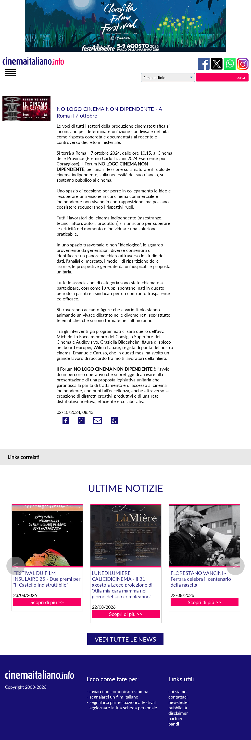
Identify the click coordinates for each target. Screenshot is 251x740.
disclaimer (178, 713)
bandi (173, 724)
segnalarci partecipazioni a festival (122, 702)
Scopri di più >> (39, 602)
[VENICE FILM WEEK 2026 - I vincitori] (196, 536)
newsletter (178, 702)
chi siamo (177, 691)
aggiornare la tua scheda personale (123, 707)
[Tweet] (81, 422)
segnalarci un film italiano (113, 697)
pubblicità (177, 707)
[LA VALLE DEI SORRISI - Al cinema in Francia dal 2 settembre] (39, 536)
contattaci (178, 697)
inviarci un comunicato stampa (118, 691)
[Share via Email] (98, 422)
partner (175, 718)
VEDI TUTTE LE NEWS (125, 639)
